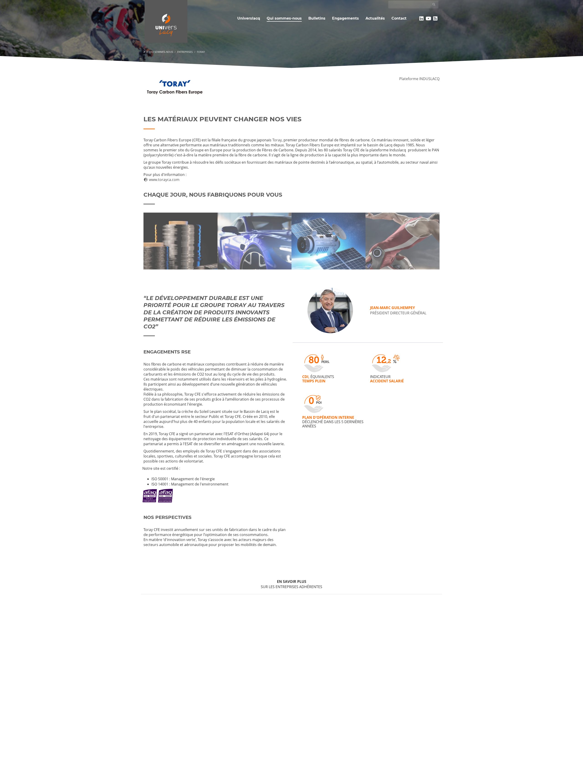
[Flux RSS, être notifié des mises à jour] (435, 18)
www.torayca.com (163, 179)
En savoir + (180, 252)
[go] (434, 4)
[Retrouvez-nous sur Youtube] (428, 18)
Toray (277, 139)
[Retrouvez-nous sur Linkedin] (421, 18)
